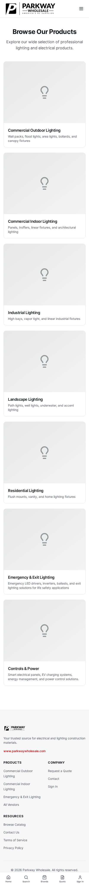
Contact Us (11, 832)
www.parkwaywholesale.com (24, 751)
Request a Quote (60, 771)
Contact (53, 778)
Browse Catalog (14, 824)
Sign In (53, 786)
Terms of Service (15, 840)
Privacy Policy (13, 848)
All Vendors (11, 804)
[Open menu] (81, 8)
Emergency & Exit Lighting (22, 797)
